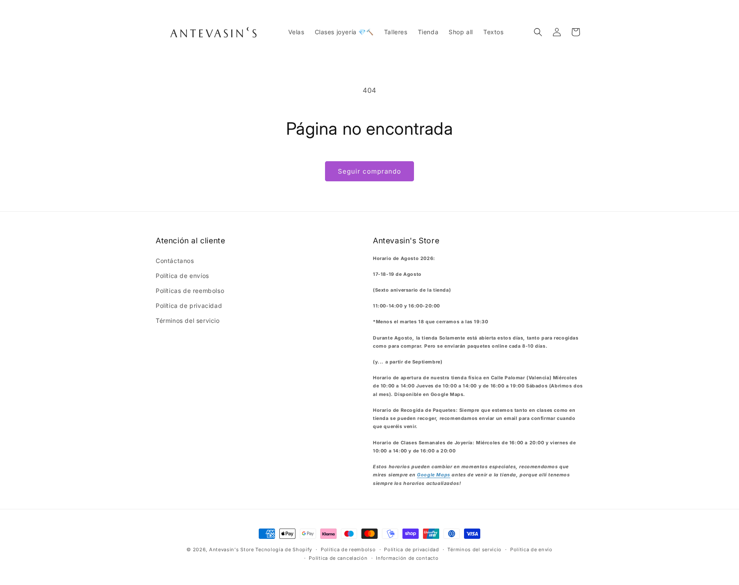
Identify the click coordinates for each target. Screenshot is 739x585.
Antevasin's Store (231, 549)
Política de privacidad (189, 305)
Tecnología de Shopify (283, 549)
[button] (538, 32)
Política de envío (531, 549)
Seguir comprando (369, 171)
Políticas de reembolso (190, 290)
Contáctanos (175, 260)
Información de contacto (407, 558)
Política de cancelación (338, 558)
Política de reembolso (348, 549)
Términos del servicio (188, 320)
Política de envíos (182, 275)
